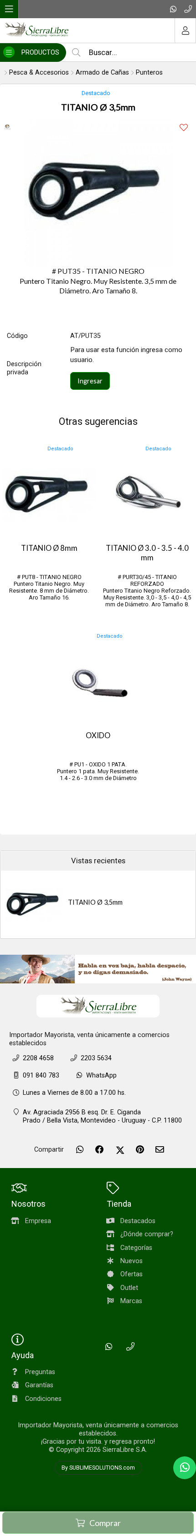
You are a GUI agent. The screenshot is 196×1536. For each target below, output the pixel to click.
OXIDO (98, 735)
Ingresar (90, 381)
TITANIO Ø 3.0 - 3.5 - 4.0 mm (147, 553)
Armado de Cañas (102, 72)
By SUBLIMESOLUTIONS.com (98, 1468)
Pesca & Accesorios (39, 72)
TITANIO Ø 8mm (49, 548)
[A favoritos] (183, 127)
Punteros (149, 72)
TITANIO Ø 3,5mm (95, 902)
